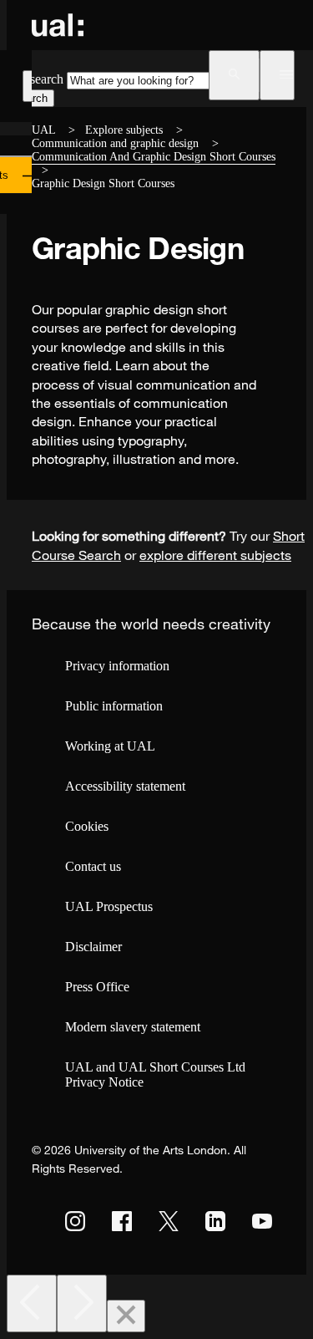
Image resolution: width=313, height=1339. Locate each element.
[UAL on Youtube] (262, 1221)
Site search (35, 79)
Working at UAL (110, 746)
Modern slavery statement (132, 1027)
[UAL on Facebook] (122, 1221)
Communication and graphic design (115, 143)
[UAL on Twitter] (169, 1221)
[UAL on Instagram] (75, 1221)
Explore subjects (124, 130)
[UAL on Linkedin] (215, 1221)
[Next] (82, 1303)
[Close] (126, 1316)
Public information (114, 706)
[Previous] (32, 1303)
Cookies (87, 826)
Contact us (93, 866)
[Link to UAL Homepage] (57, 25)
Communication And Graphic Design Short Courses (153, 156)
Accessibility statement (125, 786)
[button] (234, 75)
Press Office (97, 987)
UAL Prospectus (109, 906)
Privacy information (117, 666)
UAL (43, 130)
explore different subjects (215, 555)
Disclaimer (93, 946)
